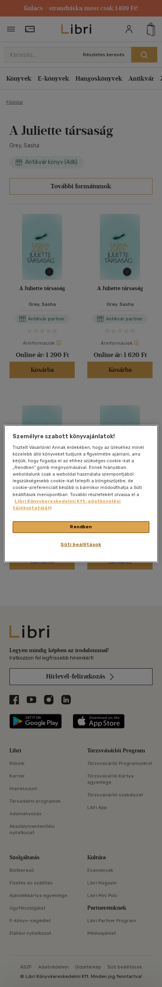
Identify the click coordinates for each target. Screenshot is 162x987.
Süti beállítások (81, 544)
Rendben (81, 526)
